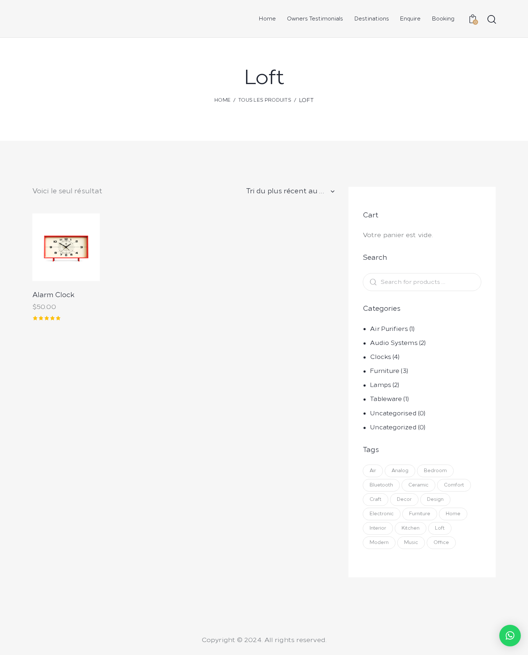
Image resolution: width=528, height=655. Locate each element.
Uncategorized (393, 427)
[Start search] (491, 20)
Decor (404, 499)
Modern (379, 542)
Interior (378, 528)
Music (411, 542)
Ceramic (418, 485)
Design (435, 499)
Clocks (380, 356)
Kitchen (411, 528)
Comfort (454, 485)
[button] (46, 247)
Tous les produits (264, 100)
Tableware (386, 398)
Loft (440, 528)
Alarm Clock (53, 295)
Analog (400, 470)
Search (371, 282)
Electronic (382, 513)
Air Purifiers (389, 328)
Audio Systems (393, 342)
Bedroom (435, 470)
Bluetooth (381, 485)
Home (222, 100)
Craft (375, 499)
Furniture (384, 370)
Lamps (380, 384)
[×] (510, 635)
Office (441, 542)
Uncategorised (393, 413)
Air (373, 470)
